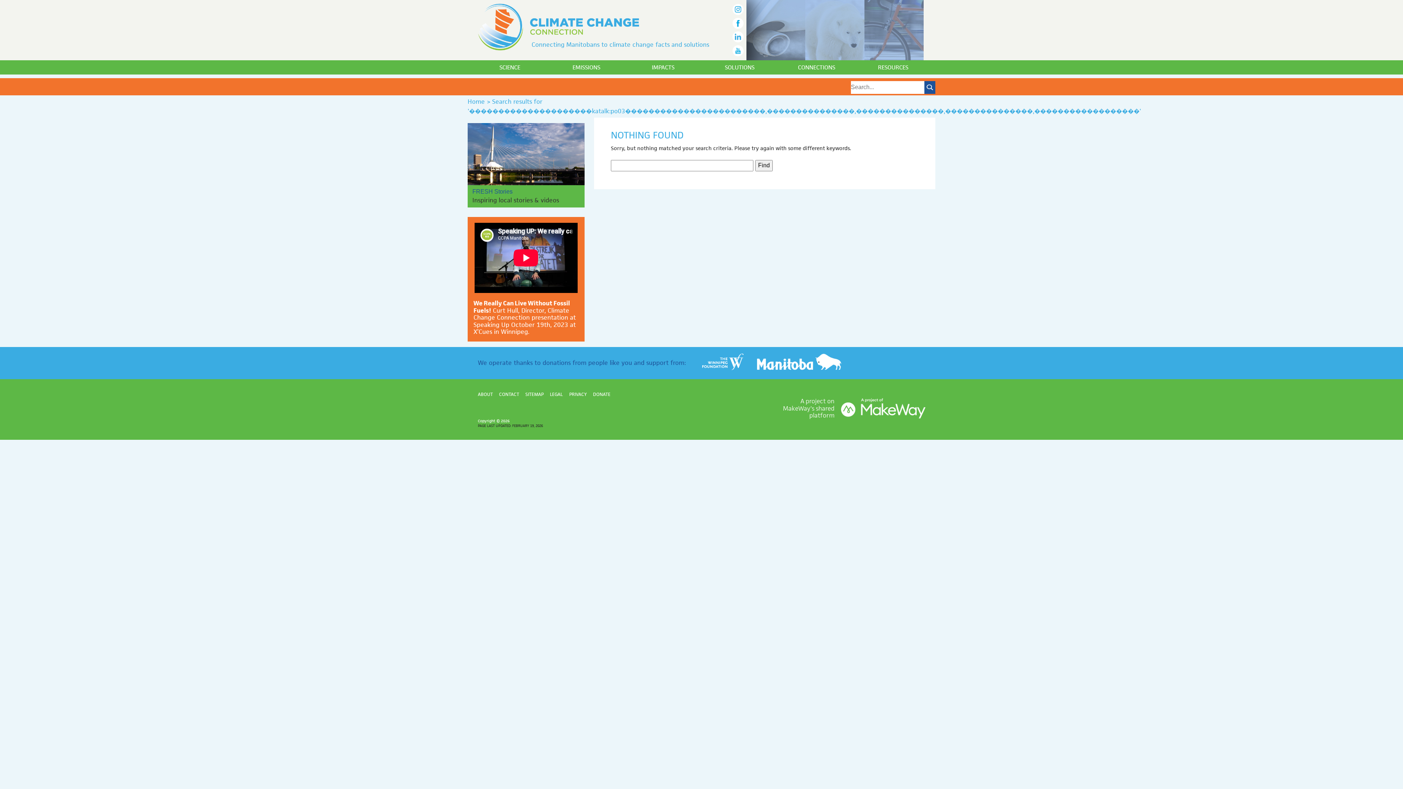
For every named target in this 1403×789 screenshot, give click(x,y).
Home (476, 102)
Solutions (739, 67)
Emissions (586, 67)
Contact (509, 394)
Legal (556, 394)
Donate (602, 394)
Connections (816, 67)
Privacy (578, 394)
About (485, 394)
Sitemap (534, 394)
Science (509, 67)
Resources (893, 67)
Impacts (663, 67)
